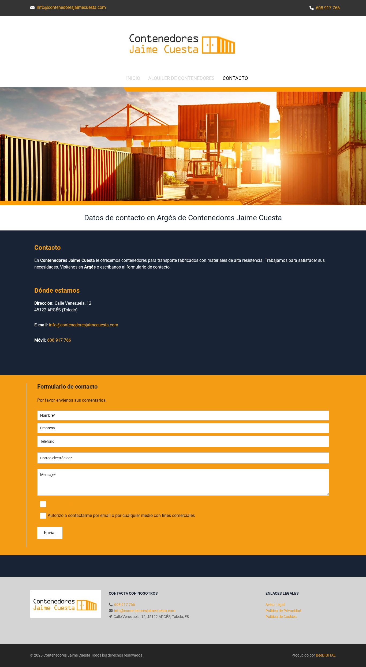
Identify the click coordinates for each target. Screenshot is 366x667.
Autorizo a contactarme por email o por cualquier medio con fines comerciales (121, 515)
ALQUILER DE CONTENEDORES (181, 78)
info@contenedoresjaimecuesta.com (83, 324)
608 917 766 (59, 340)
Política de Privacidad (283, 611)
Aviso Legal (275, 604)
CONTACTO (235, 78)
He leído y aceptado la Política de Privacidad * (91, 503)
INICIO (133, 78)
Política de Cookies (281, 616)
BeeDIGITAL (326, 655)
